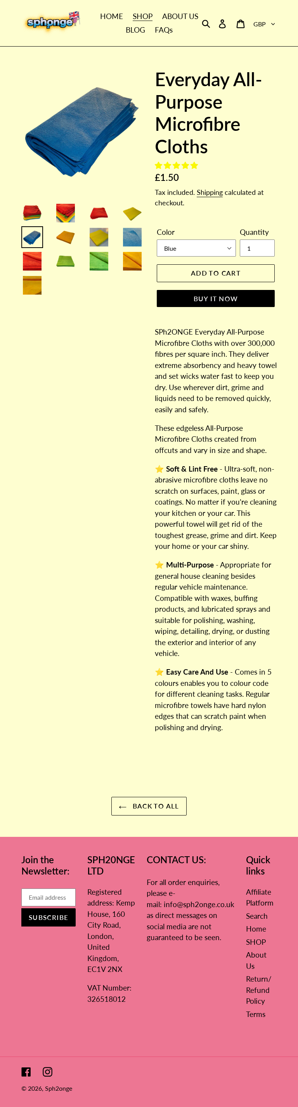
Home (256, 928)
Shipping (210, 192)
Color (166, 231)
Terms (255, 1014)
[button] (177, 165)
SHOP (256, 941)
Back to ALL (154, 806)
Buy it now (216, 299)
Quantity (254, 231)
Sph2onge (58, 1088)
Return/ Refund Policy (259, 989)
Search (257, 915)
